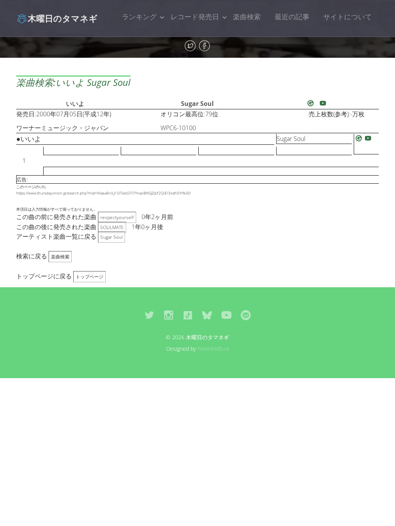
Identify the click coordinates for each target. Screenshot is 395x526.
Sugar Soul (197, 103)
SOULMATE (112, 227)
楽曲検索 (247, 16)
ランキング (139, 16)
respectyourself (117, 217)
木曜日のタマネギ (63, 18)
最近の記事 (292, 16)
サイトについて (347, 16)
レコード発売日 (194, 16)
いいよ (75, 103)
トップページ (89, 276)
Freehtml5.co (213, 348)
